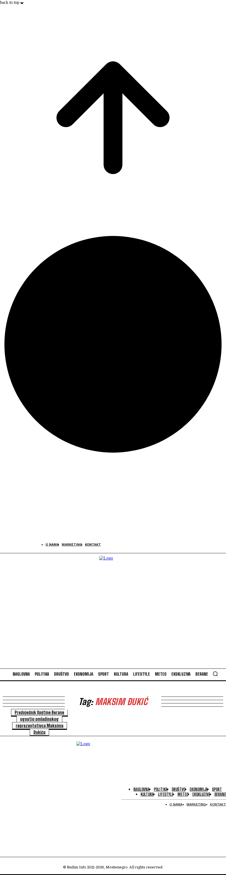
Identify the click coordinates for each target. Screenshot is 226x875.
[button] (215, 673)
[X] (29, 544)
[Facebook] (5, 544)
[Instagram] (17, 544)
